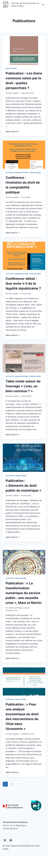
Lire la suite (13, 132)
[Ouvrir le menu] (43, 4)
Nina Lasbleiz (13, 93)
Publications (11, 68)
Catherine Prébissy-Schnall (19, 608)
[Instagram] (11, 840)
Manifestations (21, 172)
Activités (10, 172)
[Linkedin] (5, 840)
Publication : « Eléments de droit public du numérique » (23, 485)
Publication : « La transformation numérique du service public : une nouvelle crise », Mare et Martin (23, 593)
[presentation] (24, 50)
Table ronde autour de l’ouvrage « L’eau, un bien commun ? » (23, 386)
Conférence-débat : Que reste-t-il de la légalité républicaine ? (23, 283)
